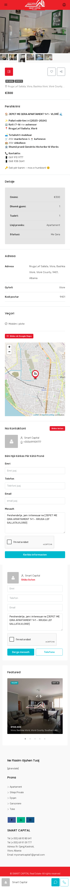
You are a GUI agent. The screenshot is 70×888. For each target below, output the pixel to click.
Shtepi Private (17, 792)
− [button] (9, 352)
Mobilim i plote (17, 323)
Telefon (9, 478)
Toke (12, 809)
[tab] (9, 72)
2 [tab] (31, 740)
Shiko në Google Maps (20, 336)
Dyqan (13, 798)
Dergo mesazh (20, 652)
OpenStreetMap (48, 414)
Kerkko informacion (35, 554)
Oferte (19, 81)
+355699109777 (32, 441)
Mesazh (9, 508)
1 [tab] (26, 740)
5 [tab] (46, 740)
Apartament (16, 787)
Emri (7, 463)
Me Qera (10, 81)
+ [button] (9, 347)
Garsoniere (15, 803)
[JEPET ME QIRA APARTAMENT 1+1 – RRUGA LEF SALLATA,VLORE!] (35, 374)
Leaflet (36, 414)
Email (8, 493)
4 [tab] (41, 740)
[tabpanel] (35, 706)
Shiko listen (57, 428)
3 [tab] (36, 740)
